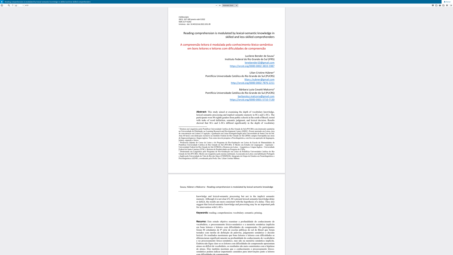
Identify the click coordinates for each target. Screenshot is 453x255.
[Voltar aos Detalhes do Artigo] (2, 2)
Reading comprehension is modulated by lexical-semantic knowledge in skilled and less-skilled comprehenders (47, 2)
